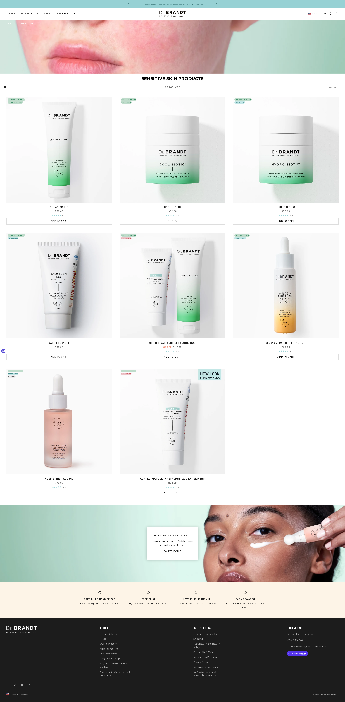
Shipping (198, 639)
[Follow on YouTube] (21, 685)
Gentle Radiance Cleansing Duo (172, 342)
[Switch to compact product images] (14, 87)
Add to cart (59, 221)
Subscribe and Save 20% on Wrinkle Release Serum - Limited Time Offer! (172, 4)
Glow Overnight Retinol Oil (285, 342)
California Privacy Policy (205, 667)
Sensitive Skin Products (31, 24)
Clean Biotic (59, 207)
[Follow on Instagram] (14, 685)
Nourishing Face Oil (59, 478)
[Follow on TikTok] (28, 685)
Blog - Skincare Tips (110, 658)
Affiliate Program (109, 649)
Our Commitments (110, 653)
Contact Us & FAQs (203, 652)
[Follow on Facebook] (7, 685)
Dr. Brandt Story (108, 634)
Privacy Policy (200, 662)
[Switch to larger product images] (5, 87)
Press (103, 639)
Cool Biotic (172, 207)
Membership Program (205, 657)
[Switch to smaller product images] (10, 87)
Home (8, 24)
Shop (16, 24)
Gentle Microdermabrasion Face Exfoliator (172, 478)
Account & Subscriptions (206, 634)
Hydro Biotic (286, 207)
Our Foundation (108, 644)
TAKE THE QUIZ (172, 551)
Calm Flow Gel (59, 342)
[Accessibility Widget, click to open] (3, 351)
